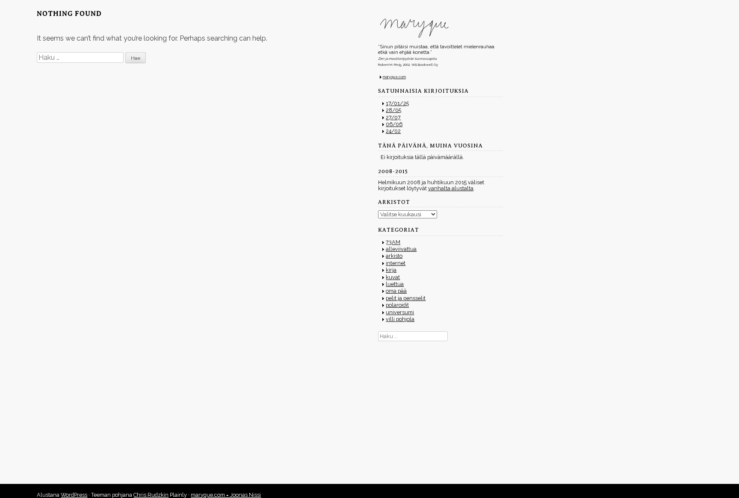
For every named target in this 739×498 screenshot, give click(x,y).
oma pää (396, 291)
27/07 (393, 117)
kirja (391, 270)
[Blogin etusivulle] (440, 28)
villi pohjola (400, 319)
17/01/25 (397, 103)
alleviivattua (401, 249)
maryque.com (394, 77)
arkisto (394, 256)
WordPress (74, 495)
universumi (400, 312)
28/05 (393, 110)
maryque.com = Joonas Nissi (226, 495)
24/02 (393, 131)
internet (395, 263)
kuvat (393, 277)
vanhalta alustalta (450, 188)
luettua (395, 284)
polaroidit (397, 305)
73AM (393, 242)
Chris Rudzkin (150, 495)
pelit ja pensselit (406, 298)
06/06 (394, 124)
